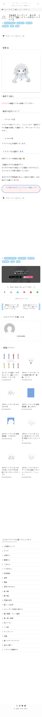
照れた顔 (5, 26)
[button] (4, 292)
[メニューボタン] (38, 4)
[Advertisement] (21, 229)
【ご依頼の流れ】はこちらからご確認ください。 (21, 189)
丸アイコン (8, 623)
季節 (5, 582)
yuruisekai (21, 336)
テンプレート (8, 632)
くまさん (7, 564)
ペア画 (6, 627)
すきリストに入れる (14, 36)
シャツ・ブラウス (10, 23)
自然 (5, 578)
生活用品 (7, 573)
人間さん (7, 555)
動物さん (7, 560)
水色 (12, 26)
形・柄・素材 (8, 618)
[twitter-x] (17, 706)
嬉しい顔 (29, 23)
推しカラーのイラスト (12, 641)
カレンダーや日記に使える (13, 609)
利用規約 (5, 103)
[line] (22, 706)
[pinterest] (25, 706)
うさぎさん (8, 569)
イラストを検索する (11, 649)
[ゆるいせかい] (21, 4)
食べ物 (6, 591)
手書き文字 (8, 600)
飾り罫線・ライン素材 (12, 614)
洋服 (5, 636)
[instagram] (20, 706)
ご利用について (9, 546)
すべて (6, 551)
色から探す (8, 645)
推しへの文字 (8, 605)
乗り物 (6, 596)
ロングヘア (20, 23)
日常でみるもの (9, 587)
